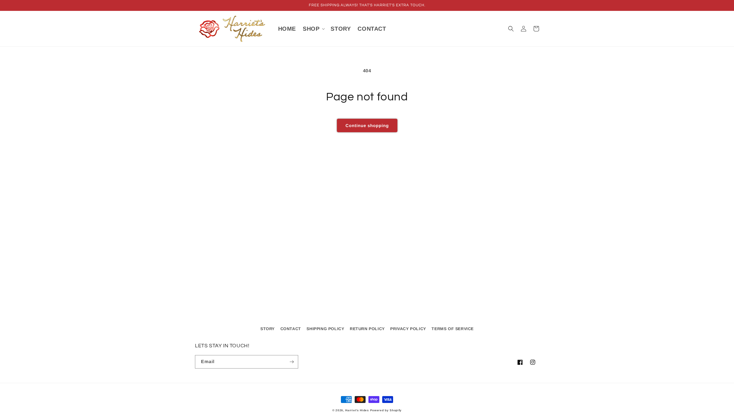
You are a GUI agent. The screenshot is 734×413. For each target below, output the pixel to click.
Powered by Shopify (386, 410)
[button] (313, 29)
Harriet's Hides (357, 410)
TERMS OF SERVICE (453, 328)
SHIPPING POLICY (325, 328)
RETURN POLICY (367, 328)
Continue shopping (367, 125)
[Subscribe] (291, 362)
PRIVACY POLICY (408, 328)
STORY (267, 328)
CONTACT (290, 328)
